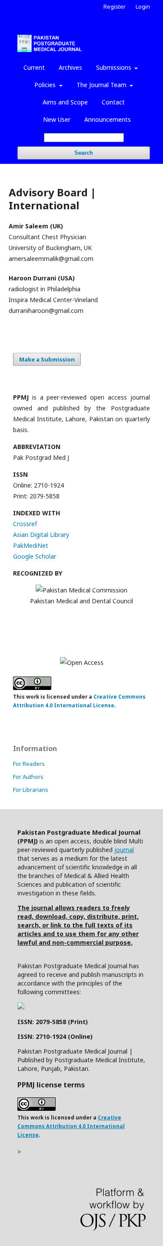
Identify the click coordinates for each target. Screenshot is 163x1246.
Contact (113, 102)
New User (56, 119)
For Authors (28, 777)
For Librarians (30, 790)
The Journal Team (102, 85)
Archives (70, 67)
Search (83, 153)
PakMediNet (30, 545)
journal (124, 850)
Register (114, 6)
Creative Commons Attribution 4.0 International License (71, 1126)
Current (34, 67)
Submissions (114, 67)
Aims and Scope (65, 102)
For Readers (29, 764)
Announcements (107, 119)
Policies (45, 85)
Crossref (25, 524)
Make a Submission (47, 359)
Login (143, 6)
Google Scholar (34, 556)
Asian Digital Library (41, 534)
